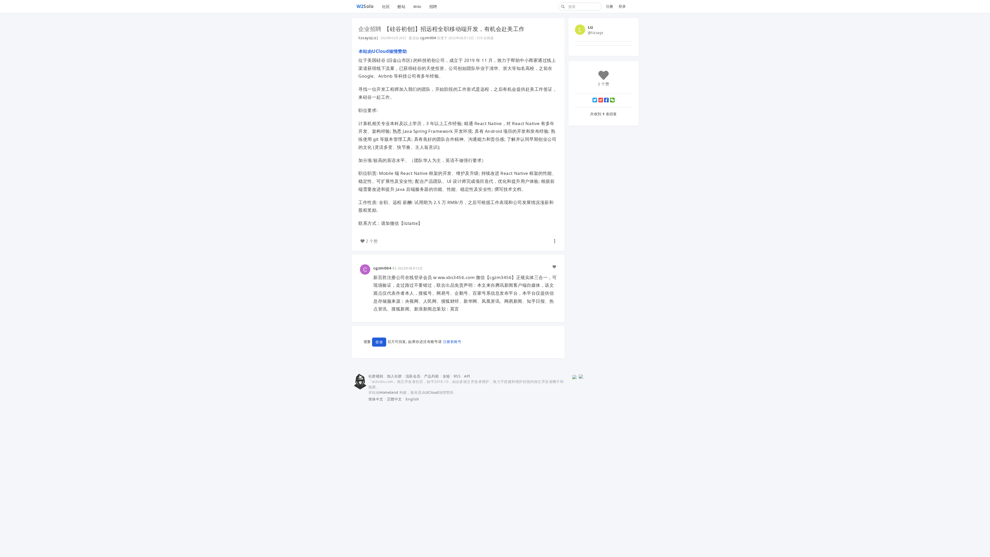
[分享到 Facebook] (606, 100)
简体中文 (375, 399)
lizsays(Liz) (368, 37)
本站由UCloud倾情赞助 (382, 51)
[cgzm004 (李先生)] (365, 269)
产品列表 (431, 376)
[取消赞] (554, 267)
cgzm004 (428, 37)
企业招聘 (370, 28)
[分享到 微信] (612, 100)
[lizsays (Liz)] (580, 29)
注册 (609, 6)
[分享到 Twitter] (594, 100)
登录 (622, 6)
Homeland (389, 392)
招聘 (433, 6)
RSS (457, 376)
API (467, 376)
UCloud (432, 392)
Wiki (417, 6)
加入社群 (394, 376)
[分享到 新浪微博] (600, 100)
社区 (386, 6)
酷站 (402, 6)
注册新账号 (452, 341)
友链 (446, 376)
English (412, 399)
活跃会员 (413, 376)
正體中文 (394, 399)
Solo (365, 6)
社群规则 (375, 376)
